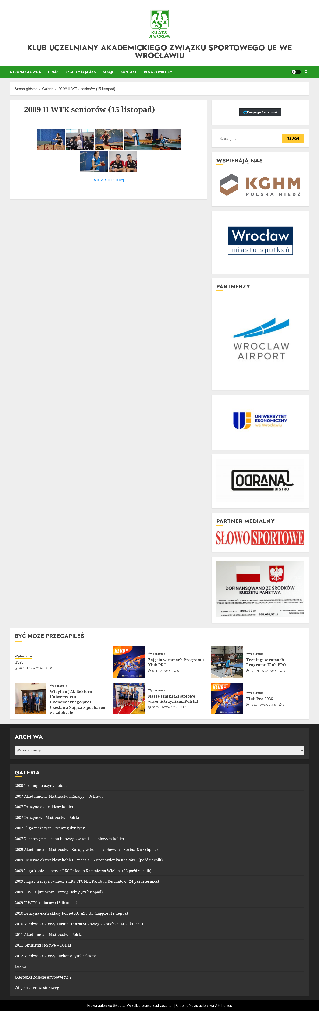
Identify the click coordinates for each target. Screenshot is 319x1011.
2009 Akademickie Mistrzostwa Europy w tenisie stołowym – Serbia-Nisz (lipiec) (86, 849)
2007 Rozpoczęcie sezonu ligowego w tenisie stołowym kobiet (69, 838)
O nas (53, 72)
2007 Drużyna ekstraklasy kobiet (44, 806)
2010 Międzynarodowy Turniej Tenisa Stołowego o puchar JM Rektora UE (80, 924)
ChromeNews (187, 1005)
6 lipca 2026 (161, 671)
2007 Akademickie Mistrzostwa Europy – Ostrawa (59, 796)
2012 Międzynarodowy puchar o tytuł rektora (55, 955)
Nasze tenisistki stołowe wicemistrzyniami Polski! (173, 699)
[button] (306, 71)
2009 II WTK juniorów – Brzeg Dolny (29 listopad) (59, 892)
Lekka (20, 966)
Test (19, 662)
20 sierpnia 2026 (31, 668)
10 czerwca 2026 (165, 707)
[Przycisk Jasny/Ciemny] (296, 72)
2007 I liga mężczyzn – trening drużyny (50, 828)
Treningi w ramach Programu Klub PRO (266, 662)
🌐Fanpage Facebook (260, 112)
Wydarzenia (23, 656)
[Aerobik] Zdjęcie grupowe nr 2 (43, 977)
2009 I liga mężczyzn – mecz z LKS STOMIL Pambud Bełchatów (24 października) (87, 881)
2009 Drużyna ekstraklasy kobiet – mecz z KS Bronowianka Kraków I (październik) (89, 860)
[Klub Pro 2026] (227, 698)
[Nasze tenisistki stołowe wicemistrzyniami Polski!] (129, 698)
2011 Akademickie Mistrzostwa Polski (48, 934)
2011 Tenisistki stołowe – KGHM (43, 945)
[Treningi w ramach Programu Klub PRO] (227, 662)
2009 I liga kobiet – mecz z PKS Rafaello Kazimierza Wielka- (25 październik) (83, 870)
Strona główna (25, 72)
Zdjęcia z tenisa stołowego (38, 987)
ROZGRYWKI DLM (158, 72)
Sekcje (108, 72)
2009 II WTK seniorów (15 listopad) (46, 902)
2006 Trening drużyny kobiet (41, 785)
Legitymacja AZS (81, 72)
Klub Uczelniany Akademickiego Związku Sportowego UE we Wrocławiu (159, 51)
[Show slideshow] (108, 180)
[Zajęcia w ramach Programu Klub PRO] (129, 662)
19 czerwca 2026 (263, 671)
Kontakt (129, 72)
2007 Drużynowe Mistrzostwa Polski (47, 817)
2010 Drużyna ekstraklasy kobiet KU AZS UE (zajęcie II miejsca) (71, 913)
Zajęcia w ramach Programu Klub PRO (176, 662)
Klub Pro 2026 (259, 698)
